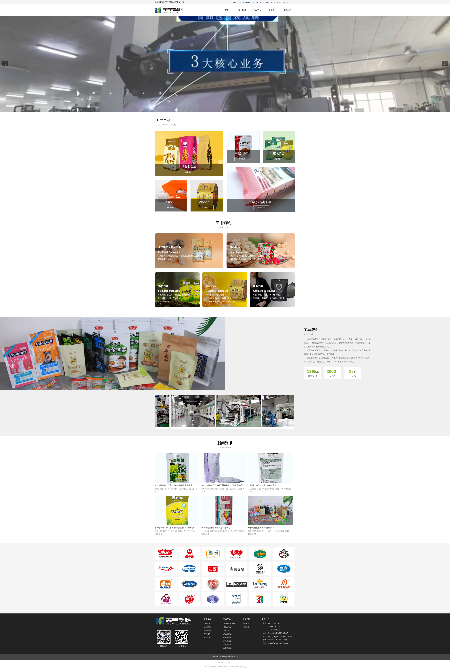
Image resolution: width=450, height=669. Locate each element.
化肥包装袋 (227, 644)
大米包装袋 (227, 641)
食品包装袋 (227, 627)
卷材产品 (226, 630)
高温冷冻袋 (227, 634)
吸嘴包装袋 (227, 637)
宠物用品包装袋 (229, 623)
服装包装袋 (227, 648)
